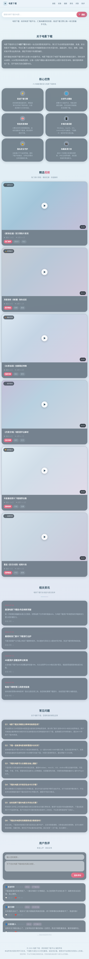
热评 (83, 3)
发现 (53, 3)
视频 (65, 3)
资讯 (71, 3)
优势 (59, 3)
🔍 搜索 (82, 15)
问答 (77, 3)
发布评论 (77, 875)
